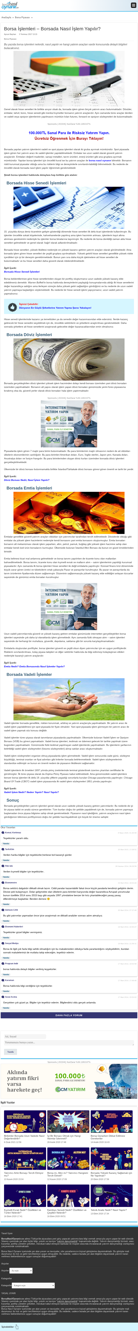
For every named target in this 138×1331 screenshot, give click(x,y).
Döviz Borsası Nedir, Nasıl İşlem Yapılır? (26, 480)
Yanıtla (6, 844)
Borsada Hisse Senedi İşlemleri (22, 271)
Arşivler (5, 1270)
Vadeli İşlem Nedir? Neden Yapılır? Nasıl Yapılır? (31, 792)
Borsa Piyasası (10, 39)
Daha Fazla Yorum (69, 1015)
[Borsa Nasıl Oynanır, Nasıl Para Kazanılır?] (69, 6)
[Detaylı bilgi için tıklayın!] (69, 606)
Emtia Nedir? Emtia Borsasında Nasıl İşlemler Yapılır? (34, 666)
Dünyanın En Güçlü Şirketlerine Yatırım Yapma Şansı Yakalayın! (55, 307)
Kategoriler (6, 1285)
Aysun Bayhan (10, 34)
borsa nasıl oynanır (100, 160)
